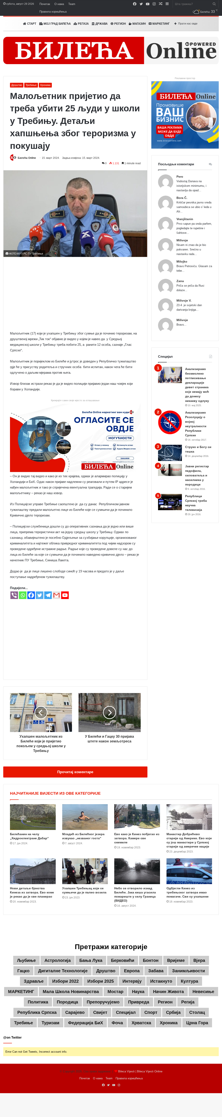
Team (71, 4)
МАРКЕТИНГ (161, 23)
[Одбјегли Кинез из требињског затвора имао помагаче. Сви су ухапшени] (189, 871)
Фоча (117, 1022)
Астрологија (57, 960)
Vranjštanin (184, 219)
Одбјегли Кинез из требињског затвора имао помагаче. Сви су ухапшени (187, 892)
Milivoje (182, 240)
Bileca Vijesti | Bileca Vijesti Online (140, 1071)
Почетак (44, 4)
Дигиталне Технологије (63, 970)
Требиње (31, 85)
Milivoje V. (183, 300)
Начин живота (168, 991)
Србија (173, 1012)
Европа (132, 970)
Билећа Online (27, 157)
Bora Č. (181, 198)
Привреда (138, 1002)
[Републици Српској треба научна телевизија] (170, 502)
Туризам (50, 1022)
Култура (189, 981)
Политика (38, 1002)
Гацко (23, 970)
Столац (197, 1012)
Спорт (150, 1012)
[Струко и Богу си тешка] (170, 453)
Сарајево (75, 1012)
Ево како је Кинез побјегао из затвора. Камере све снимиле (136, 838)
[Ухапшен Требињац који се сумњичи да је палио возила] (85, 871)
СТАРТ (31, 23)
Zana (180, 281)
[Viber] (14, 595)
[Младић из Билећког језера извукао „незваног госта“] (85, 817)
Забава (155, 970)
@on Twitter (12, 1037)
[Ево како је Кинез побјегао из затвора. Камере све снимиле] (137, 817)
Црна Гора (197, 1022)
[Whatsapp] (22, 595)
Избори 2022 (65, 981)
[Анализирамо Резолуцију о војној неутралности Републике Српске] (170, 422)
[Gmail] (56, 595)
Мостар (115, 991)
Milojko (181, 261)
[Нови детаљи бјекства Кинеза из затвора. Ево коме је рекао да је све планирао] (33, 871)
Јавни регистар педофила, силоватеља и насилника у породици (197, 475)
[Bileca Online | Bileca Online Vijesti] (111, 50)
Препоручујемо (103, 1002)
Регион (119, 23)
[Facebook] (31, 595)
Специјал (126, 1012)
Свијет (100, 1012)
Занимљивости (188, 970)
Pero (179, 176)
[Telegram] (48, 595)
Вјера (199, 960)
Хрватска (141, 1022)
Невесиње (203, 991)
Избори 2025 (100, 981)
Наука (138, 991)
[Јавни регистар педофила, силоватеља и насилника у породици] (170, 470)
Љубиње (26, 960)
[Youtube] (65, 595)
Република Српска (37, 1012)
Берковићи (122, 960)
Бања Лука (90, 960)
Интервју (132, 981)
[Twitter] (39, 595)
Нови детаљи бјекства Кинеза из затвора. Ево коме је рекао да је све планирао (32, 892)
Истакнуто (161, 981)
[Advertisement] (75, 293)
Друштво (16, 85)
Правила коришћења (53, 11)
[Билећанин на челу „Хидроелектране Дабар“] (33, 817)
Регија (187, 1002)
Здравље (34, 981)
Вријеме (176, 960)
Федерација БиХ (85, 1022)
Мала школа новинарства (71, 991)
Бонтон (150, 960)
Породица (67, 1002)
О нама (59, 4)
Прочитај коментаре (75, 772)
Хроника (45, 85)
